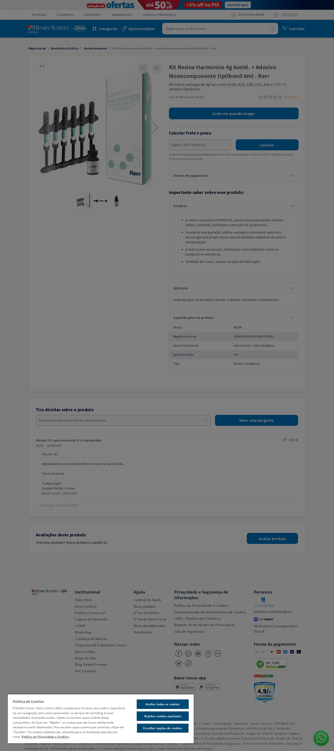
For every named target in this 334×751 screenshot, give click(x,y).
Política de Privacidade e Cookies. (46, 737)
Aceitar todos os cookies (162, 704)
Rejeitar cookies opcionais (162, 716)
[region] (101, 718)
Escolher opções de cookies (162, 728)
